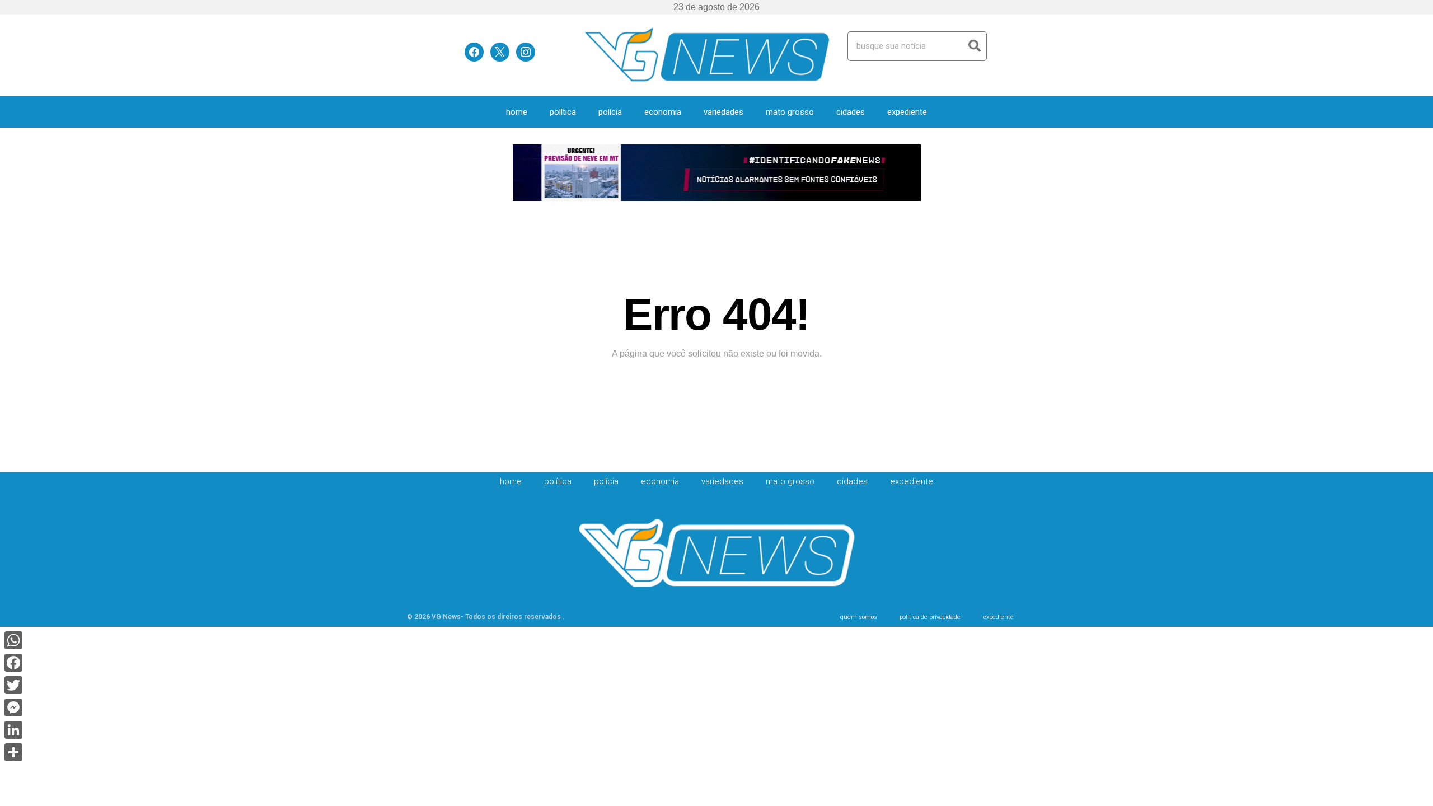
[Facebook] (474, 51)
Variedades (723, 112)
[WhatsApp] (13, 640)
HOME (516, 112)
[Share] (13, 752)
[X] (499, 51)
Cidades (850, 112)
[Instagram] (525, 51)
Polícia (610, 112)
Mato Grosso (790, 112)
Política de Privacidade (930, 617)
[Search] (974, 46)
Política (563, 112)
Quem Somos (858, 617)
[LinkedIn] (13, 730)
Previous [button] (526, 173)
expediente (907, 112)
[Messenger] (13, 707)
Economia (662, 112)
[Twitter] (13, 685)
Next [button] (907, 173)
